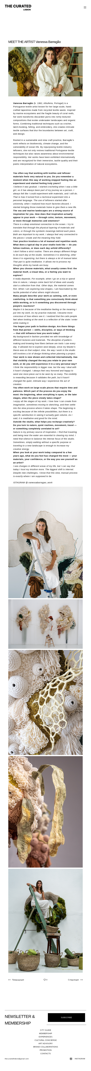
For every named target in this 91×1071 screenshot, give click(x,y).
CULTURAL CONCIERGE (46, 1040)
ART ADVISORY (46, 1043)
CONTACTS (45, 1054)
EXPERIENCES (45, 1037)
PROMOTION (46, 1050)
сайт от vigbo (45, 1065)
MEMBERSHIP (45, 1033)
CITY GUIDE (45, 1030)
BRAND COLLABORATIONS (45, 1047)
